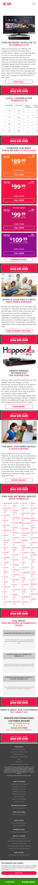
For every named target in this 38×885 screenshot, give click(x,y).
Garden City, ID (16, 505)
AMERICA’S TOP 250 (19, 794)
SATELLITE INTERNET (19, 799)
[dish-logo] (16, 3)
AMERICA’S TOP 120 (19, 786)
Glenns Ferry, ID (15, 512)
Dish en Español (19, 825)
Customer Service (19, 749)
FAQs (19, 759)
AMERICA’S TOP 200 (19, 791)
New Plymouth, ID (26, 547)
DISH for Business (19, 808)
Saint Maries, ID (34, 527)
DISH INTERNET (19, 796)
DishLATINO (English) (19, 823)
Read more (12, 869)
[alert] (19, 869)
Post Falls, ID (24, 579)
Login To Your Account (19, 752)
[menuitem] (32, 3)
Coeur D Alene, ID (6, 570)
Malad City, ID (15, 596)
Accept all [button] (19, 873)
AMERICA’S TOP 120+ (19, 789)
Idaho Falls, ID (15, 549)
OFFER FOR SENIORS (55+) (19, 838)
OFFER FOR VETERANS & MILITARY (19, 841)
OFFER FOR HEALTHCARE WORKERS (19, 846)
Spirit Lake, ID (33, 562)
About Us (19, 762)
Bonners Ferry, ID (7, 542)
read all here (28, 730)
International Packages (19, 832)
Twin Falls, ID (33, 574)
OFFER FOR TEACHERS (19, 843)
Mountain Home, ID (26, 535)
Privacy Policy (19, 754)
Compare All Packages (19, 784)
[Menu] (32, 3)
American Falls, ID (7, 510)
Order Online (19, 170)
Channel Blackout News (19, 764)
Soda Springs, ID (34, 554)
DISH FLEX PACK (19, 801)
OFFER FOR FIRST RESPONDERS (19, 848)
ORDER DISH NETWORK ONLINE (19, 855)
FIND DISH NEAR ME (19, 814)
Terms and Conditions (19, 757)
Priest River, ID (24, 591)
